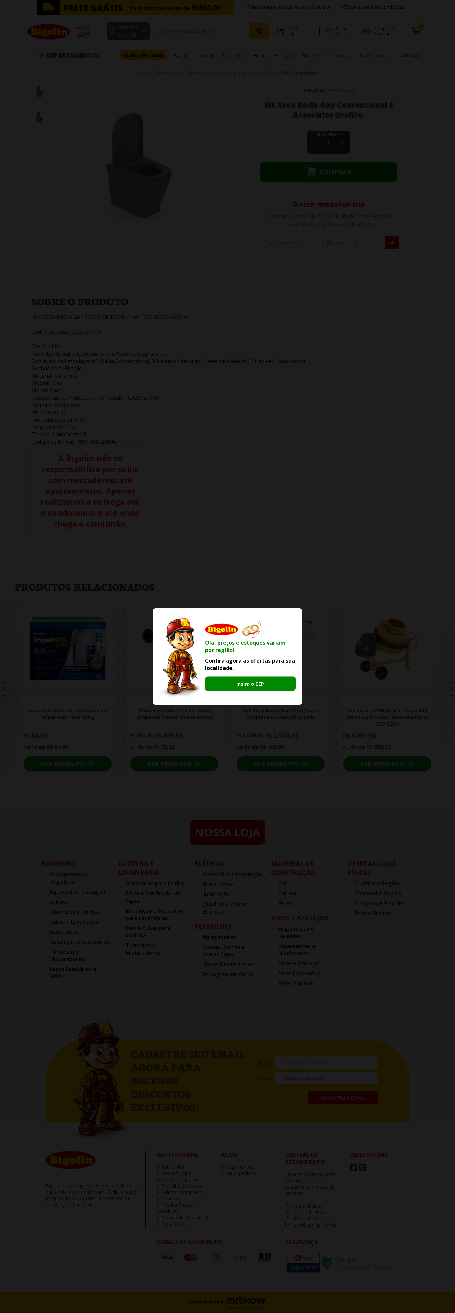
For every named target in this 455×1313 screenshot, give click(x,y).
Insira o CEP (250, 683)
